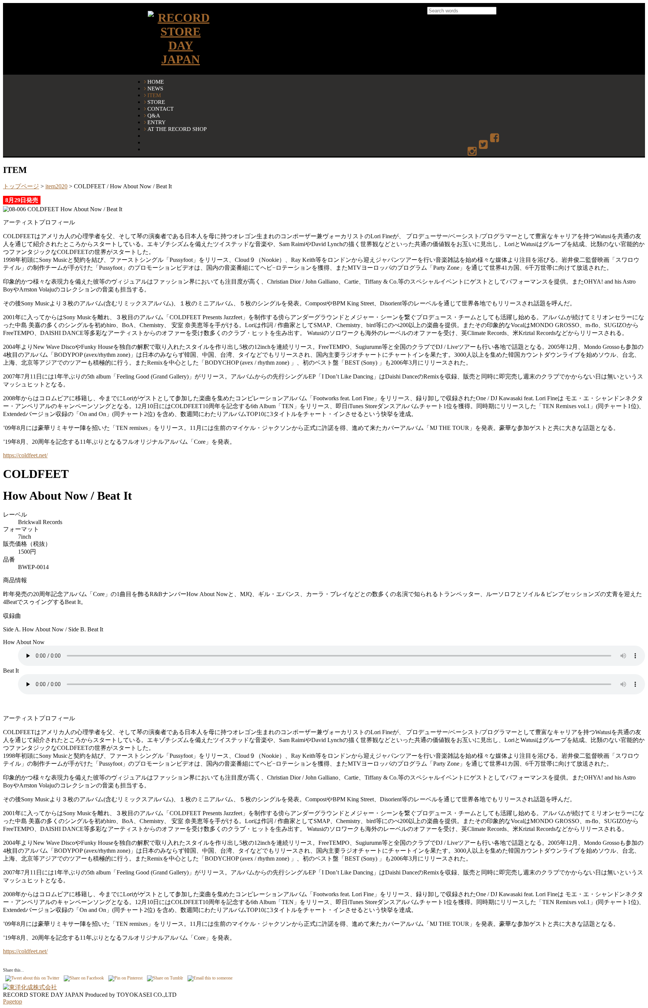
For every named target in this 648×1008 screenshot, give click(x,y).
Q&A (153, 115)
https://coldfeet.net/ (25, 455)
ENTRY (156, 122)
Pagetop (12, 1001)
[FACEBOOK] (495, 138)
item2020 (56, 186)
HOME (155, 81)
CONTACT (160, 108)
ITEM (154, 95)
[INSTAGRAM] (473, 152)
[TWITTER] (484, 145)
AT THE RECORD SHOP (177, 129)
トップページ (21, 186)
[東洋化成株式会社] (30, 987)
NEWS (155, 88)
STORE (156, 102)
